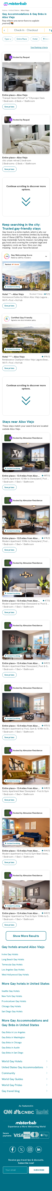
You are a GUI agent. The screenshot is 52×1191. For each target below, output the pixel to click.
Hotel (35, 39)
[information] (11, 57)
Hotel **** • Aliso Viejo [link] (13, 356)
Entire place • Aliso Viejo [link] (14, 95)
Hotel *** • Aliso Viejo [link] (13, 294)
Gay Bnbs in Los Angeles (13, 1032)
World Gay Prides (12, 1085)
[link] (45, 89)
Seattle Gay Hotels (11, 991)
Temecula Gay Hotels (12, 964)
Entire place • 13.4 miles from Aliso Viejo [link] (21, 475)
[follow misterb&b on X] (21, 1149)
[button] (26, 256)
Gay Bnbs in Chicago (12, 1042)
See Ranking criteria (39, 47)
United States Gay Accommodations (22, 1067)
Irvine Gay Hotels (10, 954)
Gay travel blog (11, 1091)
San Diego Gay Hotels (12, 1011)
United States (14, 10)
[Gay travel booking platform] (26, 1122)
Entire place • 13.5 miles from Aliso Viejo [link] (21, 538)
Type (6, 39)
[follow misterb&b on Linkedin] (39, 1149)
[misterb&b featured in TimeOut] (42, 1111)
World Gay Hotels (12, 1061)
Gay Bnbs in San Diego (12, 1052)
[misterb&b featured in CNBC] (24, 1112)
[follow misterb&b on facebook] (13, 1149)
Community (8, 1073)
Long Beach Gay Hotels (13, 959)
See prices (9, 106)
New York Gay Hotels (12, 996)
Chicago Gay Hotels (11, 1006)
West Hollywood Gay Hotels (15, 974)
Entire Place (22, 39)
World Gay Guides (12, 1079)
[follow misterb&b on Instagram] (30, 1149)
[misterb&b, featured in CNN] (8, 1112)
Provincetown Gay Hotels (14, 1001)
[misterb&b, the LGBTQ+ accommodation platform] (14, 4)
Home (4, 10)
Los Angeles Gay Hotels (13, 969)
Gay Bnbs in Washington (13, 1037)
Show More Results (26, 936)
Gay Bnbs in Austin (11, 1047)
